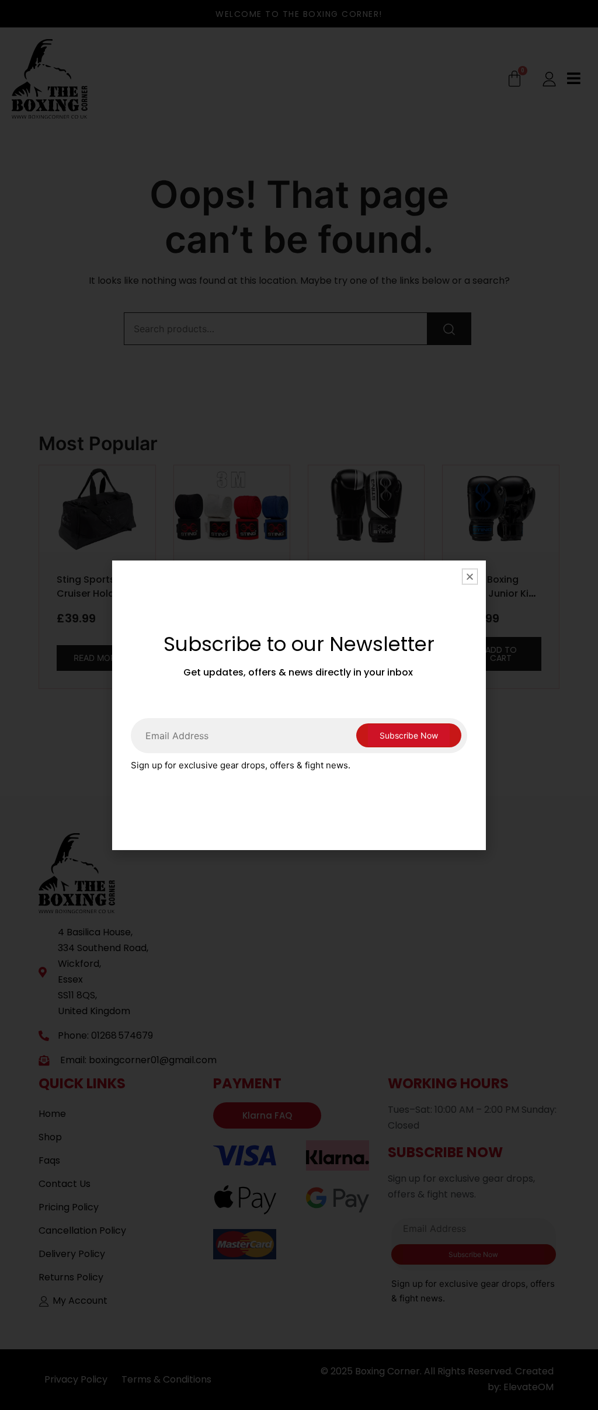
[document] (299, 705)
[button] (469, 576)
